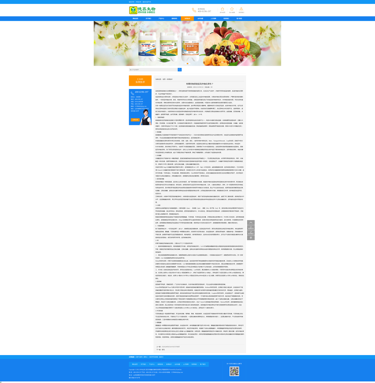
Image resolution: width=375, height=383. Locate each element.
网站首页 (135, 18)
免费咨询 (251, 228)
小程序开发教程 (153, 357)
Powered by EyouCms (175, 369)
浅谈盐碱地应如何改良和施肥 (171, 346)
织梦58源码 (139, 357)
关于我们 (148, 18)
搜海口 (146, 357)
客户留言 (239, 18)
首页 (164, 79)
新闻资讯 (174, 18)
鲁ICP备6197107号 (134, 378)
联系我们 (241, 12)
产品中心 (161, 18)
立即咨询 (135, 120)
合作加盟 (200, 18)
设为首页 (222, 12)
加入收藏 (232, 12)
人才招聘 (213, 18)
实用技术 (187, 18)
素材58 (161, 357)
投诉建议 (251, 233)
